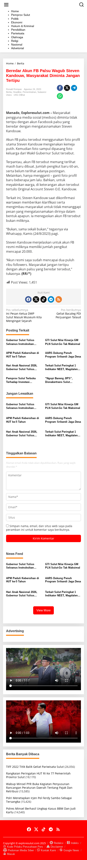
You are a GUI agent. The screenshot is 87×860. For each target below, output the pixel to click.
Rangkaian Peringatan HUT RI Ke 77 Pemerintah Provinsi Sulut (38, 775)
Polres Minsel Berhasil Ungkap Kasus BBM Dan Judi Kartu (41, 810)
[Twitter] (36, 299)
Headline (17, 92)
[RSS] (58, 299)
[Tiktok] (43, 299)
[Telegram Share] (74, 88)
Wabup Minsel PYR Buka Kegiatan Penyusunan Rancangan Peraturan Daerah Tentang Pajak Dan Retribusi (39, 787)
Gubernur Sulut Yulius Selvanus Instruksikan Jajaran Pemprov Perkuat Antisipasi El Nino (22, 342)
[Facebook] (28, 299)
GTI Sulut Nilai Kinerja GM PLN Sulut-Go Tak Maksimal (62, 342)
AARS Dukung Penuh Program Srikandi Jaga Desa (63, 354)
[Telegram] (51, 299)
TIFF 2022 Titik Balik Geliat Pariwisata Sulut (35, 767)
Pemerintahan (29, 92)
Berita (9, 92)
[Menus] (6, 4)
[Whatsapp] (60, 96)
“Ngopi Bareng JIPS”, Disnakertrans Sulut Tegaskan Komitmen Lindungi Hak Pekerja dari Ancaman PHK (61, 380)
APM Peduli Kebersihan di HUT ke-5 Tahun (22, 354)
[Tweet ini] (67, 88)
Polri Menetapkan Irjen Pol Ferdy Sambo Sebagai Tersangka (39, 800)
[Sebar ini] (60, 88)
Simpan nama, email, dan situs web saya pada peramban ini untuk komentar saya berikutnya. (39, 528)
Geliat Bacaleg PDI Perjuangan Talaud (68, 313)
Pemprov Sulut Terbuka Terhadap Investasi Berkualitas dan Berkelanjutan (21, 380)
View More (43, 610)
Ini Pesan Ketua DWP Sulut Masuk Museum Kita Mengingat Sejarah (24, 315)
